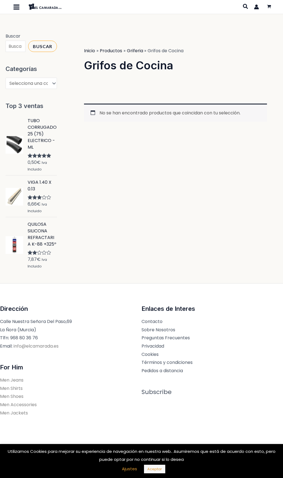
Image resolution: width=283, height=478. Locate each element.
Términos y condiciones (167, 362)
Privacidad (153, 346)
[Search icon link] (245, 7)
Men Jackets (14, 413)
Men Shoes (11, 396)
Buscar (13, 36)
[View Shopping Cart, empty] (268, 7)
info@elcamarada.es (36, 346)
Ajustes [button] (129, 469)
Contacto (152, 321)
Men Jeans (11, 380)
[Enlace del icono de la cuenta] (256, 6)
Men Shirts (11, 388)
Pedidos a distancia (162, 370)
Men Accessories (18, 404)
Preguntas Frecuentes (166, 338)
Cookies (150, 354)
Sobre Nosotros (158, 330)
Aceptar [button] (154, 469)
